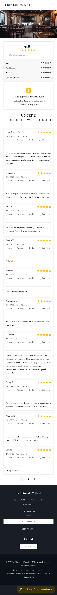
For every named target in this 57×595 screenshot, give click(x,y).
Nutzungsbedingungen (35, 570)
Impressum (19, 570)
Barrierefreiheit (29, 577)
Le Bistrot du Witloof (20, 5)
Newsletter (28, 546)
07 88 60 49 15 (28, 504)
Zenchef (33, 565)
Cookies (48, 573)
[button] (50, 5)
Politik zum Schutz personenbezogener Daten (25, 573)
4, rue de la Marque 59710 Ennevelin (33, 499)
